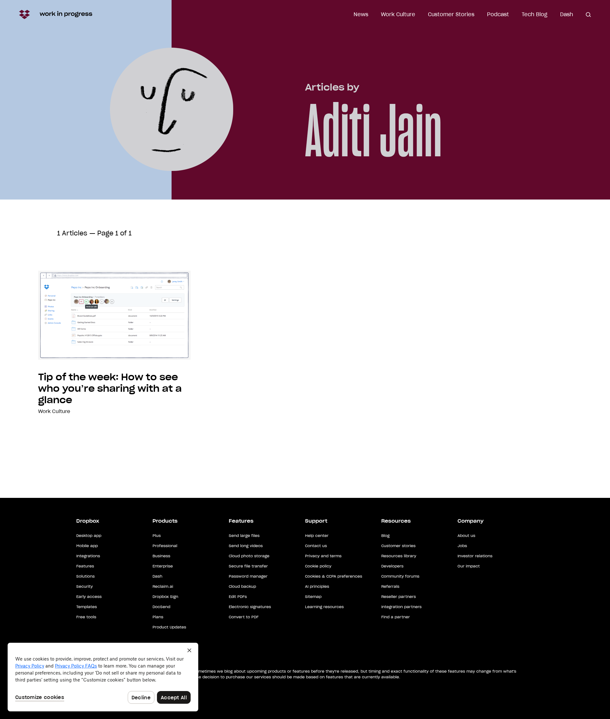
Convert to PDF (244, 616)
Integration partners (401, 606)
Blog (385, 535)
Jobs (462, 545)
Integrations (88, 555)
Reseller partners (398, 596)
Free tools (86, 616)
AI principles (317, 586)
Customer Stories (451, 14)
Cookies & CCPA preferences (333, 576)
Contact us (316, 545)
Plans (157, 616)
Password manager (248, 576)
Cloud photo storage (249, 555)
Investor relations (475, 555)
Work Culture (398, 14)
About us (466, 535)
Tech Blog (534, 14)
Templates (86, 606)
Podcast (498, 14)
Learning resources (324, 606)
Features (85, 566)
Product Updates (169, 627)
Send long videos (246, 545)
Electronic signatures (250, 606)
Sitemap (313, 596)
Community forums (400, 576)
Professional (164, 545)
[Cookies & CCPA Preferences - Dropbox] (103, 677)
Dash (566, 14)
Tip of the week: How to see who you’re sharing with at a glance (110, 388)
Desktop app (88, 535)
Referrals (390, 586)
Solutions (85, 576)
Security (84, 586)
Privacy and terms (323, 555)
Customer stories (398, 545)
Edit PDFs (238, 596)
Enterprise (162, 566)
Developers (392, 566)
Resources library (398, 555)
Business (161, 555)
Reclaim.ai (162, 586)
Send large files (244, 535)
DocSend (161, 606)
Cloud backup (242, 586)
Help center (317, 535)
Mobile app (87, 545)
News (361, 14)
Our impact (469, 566)
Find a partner (395, 616)
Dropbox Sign (165, 596)
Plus (156, 535)
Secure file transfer (248, 566)
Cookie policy (318, 566)
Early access (89, 596)
